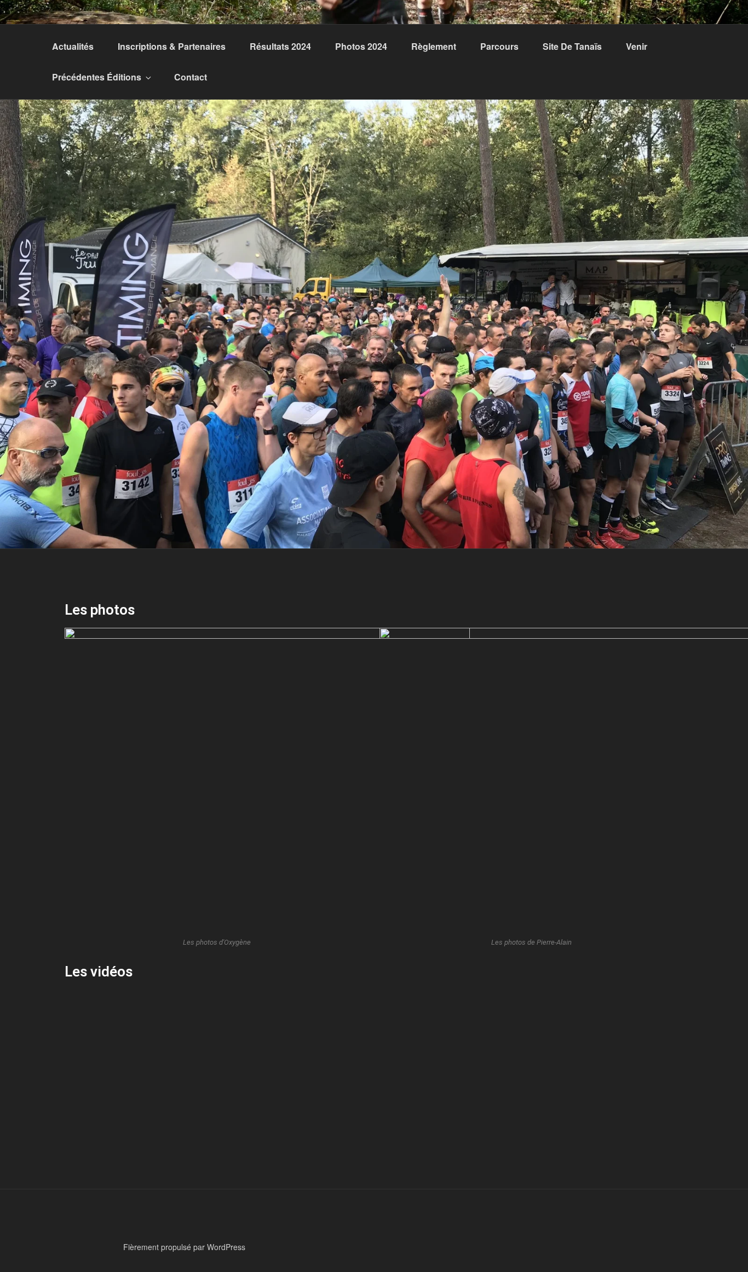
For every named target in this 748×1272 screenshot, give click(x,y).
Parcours (499, 46)
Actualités (73, 46)
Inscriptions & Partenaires (172, 46)
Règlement (433, 46)
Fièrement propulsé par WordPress (184, 1246)
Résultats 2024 (280, 46)
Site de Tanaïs (572, 46)
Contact (190, 77)
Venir (636, 46)
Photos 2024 (361, 46)
